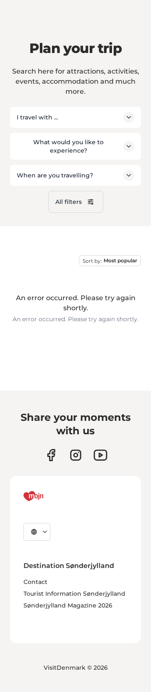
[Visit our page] (75, 455)
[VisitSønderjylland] (49, 496)
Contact (35, 582)
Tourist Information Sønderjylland (74, 593)
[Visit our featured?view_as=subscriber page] (100, 455)
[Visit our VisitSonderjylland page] (51, 455)
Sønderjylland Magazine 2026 (67, 605)
